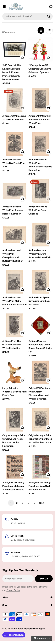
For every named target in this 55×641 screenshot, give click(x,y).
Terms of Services (41, 586)
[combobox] (27, 16)
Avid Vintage (16, 628)
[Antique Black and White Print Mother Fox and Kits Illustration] (14, 282)
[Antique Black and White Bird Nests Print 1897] (14, 144)
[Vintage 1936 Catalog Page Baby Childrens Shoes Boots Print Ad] (14, 467)
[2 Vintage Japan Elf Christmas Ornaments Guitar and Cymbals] (40, 49)
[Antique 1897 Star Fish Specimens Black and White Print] (40, 100)
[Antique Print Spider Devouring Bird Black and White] (40, 282)
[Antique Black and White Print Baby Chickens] (40, 191)
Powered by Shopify (34, 628)
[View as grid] (40, 30)
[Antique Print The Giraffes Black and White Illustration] (14, 325)
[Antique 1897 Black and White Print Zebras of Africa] (14, 100)
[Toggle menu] (4, 6)
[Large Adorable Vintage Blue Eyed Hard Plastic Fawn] (14, 372)
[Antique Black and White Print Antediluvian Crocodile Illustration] (40, 144)
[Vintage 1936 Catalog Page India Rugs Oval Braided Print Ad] (40, 467)
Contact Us (43, 638)
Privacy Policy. (13, 590)
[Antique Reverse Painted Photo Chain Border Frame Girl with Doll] (40, 325)
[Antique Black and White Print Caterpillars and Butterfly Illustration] (14, 234)
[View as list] (49, 30)
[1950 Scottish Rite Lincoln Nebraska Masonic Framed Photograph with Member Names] (14, 49)
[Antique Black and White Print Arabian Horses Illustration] (14, 191)
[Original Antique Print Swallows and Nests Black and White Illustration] (14, 419)
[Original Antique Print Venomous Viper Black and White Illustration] (40, 419)
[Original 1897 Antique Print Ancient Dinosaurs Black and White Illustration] (40, 372)
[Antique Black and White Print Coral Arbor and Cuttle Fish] (40, 234)
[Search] (48, 16)
